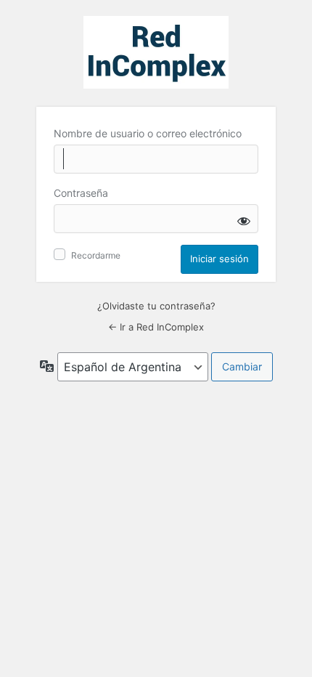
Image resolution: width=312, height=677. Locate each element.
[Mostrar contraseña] (243, 220)
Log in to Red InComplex (156, 52)
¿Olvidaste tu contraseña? (156, 306)
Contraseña (81, 193)
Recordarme (95, 255)
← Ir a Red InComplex (156, 327)
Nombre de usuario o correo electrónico (148, 133)
